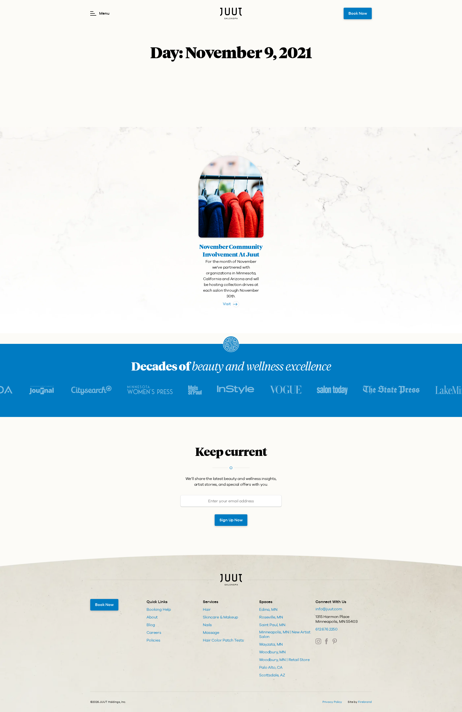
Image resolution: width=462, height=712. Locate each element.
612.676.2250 (326, 629)
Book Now (357, 13)
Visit (227, 304)
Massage (211, 632)
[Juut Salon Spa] (231, 13)
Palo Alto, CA (270, 667)
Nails (207, 625)
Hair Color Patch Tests (223, 640)
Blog (151, 625)
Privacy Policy (332, 702)
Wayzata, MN (271, 644)
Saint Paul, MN (272, 625)
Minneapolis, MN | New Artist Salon (284, 634)
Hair (207, 609)
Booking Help (159, 609)
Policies (153, 640)
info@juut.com (328, 609)
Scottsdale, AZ (272, 675)
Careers (154, 632)
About (152, 617)
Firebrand (365, 702)
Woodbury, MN (272, 652)
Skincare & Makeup (220, 617)
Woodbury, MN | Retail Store (284, 659)
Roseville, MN (271, 617)
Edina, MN (268, 609)
